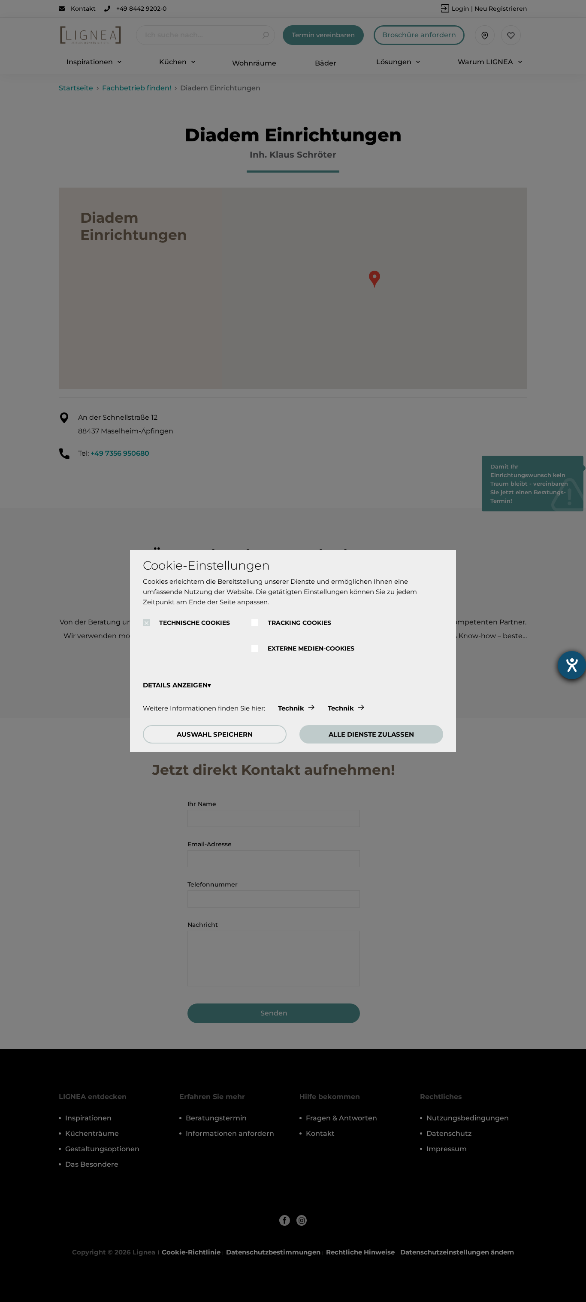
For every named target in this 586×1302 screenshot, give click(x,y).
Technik (291, 708)
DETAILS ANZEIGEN (175, 685)
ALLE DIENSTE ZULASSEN (371, 734)
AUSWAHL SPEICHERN (215, 734)
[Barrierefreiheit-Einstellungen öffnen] (572, 665)
